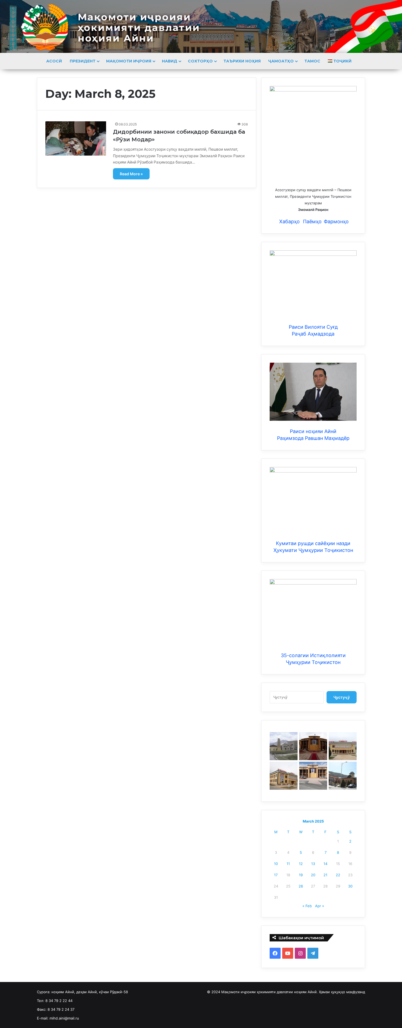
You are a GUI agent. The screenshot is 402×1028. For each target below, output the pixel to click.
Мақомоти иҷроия (128, 61)
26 (301, 886)
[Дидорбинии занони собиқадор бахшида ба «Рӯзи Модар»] (75, 138)
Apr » (319, 906)
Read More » (131, 173)
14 (325, 863)
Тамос (312, 61)
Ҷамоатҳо (281, 61)
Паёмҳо (312, 221)
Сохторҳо (200, 61)
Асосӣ (54, 61)
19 (301, 875)
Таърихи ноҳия (242, 61)
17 (276, 875)
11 (288, 863)
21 (325, 875)
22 (338, 875)
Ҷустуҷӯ (341, 697)
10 (276, 863)
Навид (169, 61)
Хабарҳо (289, 221)
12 (301, 863)
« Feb (307, 906)
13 (313, 863)
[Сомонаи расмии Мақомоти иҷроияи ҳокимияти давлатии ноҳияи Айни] (201, 26)
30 (350, 886)
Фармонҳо (336, 221)
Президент (82, 61)
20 (313, 875)
